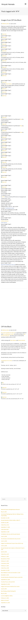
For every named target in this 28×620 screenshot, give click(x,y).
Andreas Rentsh (21, 340)
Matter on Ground (5, 600)
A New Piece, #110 (5, 525)
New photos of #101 (5, 558)
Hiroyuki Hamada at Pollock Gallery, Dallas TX (10, 520)
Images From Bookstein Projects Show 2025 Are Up (12, 543)
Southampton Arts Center (6, 360)
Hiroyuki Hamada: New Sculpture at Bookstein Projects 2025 (12, 548)
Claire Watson (9, 77)
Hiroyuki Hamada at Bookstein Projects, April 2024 (11, 577)
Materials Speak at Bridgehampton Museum (10, 509)
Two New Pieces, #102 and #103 (8, 582)
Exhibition (4, 23)
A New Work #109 (4, 529)
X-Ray (2, 114)
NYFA (3, 196)
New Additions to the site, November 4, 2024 (10, 572)
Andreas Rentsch (4, 221)
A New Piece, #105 (5, 568)
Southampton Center (9, 208)
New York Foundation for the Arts (8, 264)
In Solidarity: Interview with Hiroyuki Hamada (10, 534)
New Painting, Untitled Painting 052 (8, 591)
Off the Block (6, 326)
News (8, 23)
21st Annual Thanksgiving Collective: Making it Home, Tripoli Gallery (12, 514)
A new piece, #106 (5, 563)
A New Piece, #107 (5, 554)
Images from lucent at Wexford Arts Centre (10, 586)
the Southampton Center (8, 334)
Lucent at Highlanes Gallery (7, 595)
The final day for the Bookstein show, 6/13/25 (10, 538)
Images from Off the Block (11, 20)
